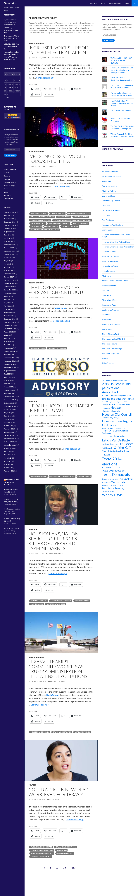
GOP (125, 402)
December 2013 (9, 397)
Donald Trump (106, 402)
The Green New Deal (65, 853)
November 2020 (10, 212)
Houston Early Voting (110, 418)
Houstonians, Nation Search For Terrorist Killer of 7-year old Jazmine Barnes (54, 541)
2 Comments (51, 166)
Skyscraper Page (109, 305)
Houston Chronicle (111, 411)
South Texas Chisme (110, 310)
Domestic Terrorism (39, 601)
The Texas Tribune (109, 344)
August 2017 (8, 258)
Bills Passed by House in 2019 (79, 213)
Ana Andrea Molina (39, 213)
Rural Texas (62, 850)
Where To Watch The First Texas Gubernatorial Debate (122, 135)
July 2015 (7, 335)
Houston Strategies (110, 261)
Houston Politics (36, 43)
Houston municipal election (113, 428)
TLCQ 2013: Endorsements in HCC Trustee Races (122, 86)
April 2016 (8, 306)
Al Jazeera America (110, 171)
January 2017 (9, 277)
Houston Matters (109, 251)
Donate (127, 3)
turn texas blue (111, 488)
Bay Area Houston (109, 186)
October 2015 (9, 325)
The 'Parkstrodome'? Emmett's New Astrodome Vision (121, 103)
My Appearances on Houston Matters (11, 482)
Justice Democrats (80, 223)
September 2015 (10, 329)
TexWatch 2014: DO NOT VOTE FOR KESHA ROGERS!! (121, 60)
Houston (33, 401)
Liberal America (108, 271)
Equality (7, 176)
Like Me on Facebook (112, 149)
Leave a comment (57, 58)
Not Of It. (106, 290)
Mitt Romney (126, 443)
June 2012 (7, 455)
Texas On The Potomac (111, 324)
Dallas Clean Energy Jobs (66, 847)
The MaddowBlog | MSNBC (113, 339)
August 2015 (8, 332)
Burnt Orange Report (111, 201)
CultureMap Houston (111, 210)
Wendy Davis (112, 495)
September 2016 (10, 290)
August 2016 (8, 293)
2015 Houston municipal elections (117, 386)
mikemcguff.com (109, 285)
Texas (106, 454)
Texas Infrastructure (110, 479)
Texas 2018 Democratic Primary (113, 468)
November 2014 (10, 361)
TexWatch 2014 (108, 485)
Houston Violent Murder (61, 601)
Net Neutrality (107, 448)
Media (103, 3)
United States (8, 198)
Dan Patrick (128, 398)
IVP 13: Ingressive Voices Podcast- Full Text (57, 158)
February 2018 (9, 245)
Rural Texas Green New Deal (42, 853)
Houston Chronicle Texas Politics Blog (118, 247)
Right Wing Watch (109, 300)
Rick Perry (124, 451)
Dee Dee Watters (64, 217)
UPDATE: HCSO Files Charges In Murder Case (61, 408)
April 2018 (8, 238)
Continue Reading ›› (45, 77)
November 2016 (10, 283)
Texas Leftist (11, 3)
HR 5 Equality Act (38, 223)
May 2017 (7, 264)
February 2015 (9, 351)
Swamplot (106, 314)
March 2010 (8, 468)
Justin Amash (36, 226)
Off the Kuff (107, 295)
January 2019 (9, 219)
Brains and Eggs (108, 196)
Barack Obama (109, 395)
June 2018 (7, 235)
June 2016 (7, 300)
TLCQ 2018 (119, 485)
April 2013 (8, 422)
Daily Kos (106, 215)
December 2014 (9, 358)
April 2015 (8, 345)
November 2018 (10, 225)
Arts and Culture (10, 169)
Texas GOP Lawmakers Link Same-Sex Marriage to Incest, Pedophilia (122, 70)
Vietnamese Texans (82, 732)
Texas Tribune (106, 483)
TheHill (105, 358)
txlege (123, 489)
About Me (93, 3)
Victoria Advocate (108, 491)
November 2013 (10, 400)
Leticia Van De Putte (116, 440)
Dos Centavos (108, 220)
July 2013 (7, 413)
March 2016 (8, 309)
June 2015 (7, 338)
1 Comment (54, 800)
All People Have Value (111, 176)
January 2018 (9, 248)
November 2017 (10, 254)
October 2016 (9, 287)
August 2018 (8, 232)
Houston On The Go (110, 256)
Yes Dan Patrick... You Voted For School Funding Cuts (122, 127)
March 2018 (8, 241)
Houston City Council (117, 414)
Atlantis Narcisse (57, 213)
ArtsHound (106, 181)
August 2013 (8, 409)
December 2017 (9, 251)
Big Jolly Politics (109, 191)
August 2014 (8, 371)
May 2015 (7, 342)
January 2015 (9, 354)
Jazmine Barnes (84, 476)
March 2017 (8, 270)
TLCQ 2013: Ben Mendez (121, 110)
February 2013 (9, 429)
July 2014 (7, 374)
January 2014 (9, 393)
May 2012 (7, 458)
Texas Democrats (116, 474)
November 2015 (10, 322)
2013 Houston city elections (114, 380)
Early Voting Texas (117, 402)
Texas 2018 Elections (114, 470)
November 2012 (10, 439)
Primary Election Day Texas (111, 451)
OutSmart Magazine (70, 226)
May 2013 (7, 419)
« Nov (7, 98)
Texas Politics (8, 195)
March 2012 (8, 464)
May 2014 (7, 380)
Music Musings (114, 3)
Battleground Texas (123, 395)
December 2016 (9, 280)
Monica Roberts (51, 226)
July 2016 (7, 296)
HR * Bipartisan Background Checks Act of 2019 (72, 220)
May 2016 (7, 303)
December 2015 (9, 319)
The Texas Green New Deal (41, 856)
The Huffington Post (110, 334)
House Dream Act (81, 217)
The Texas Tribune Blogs (112, 348)
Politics (32, 785)
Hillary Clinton (124, 404)
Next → (74, 868)
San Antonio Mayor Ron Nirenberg (45, 230)
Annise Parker (112, 392)
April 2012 (8, 461)
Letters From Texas (110, 266)
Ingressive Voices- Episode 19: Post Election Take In (60, 50)
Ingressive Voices (38, 348)
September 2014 (10, 367)
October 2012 (9, 442)
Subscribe (108, 40)
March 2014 (8, 387)
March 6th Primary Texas (110, 444)
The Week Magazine (110, 353)
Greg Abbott (108, 404)
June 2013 (7, 416)
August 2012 (8, 448)
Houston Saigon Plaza (40, 732)
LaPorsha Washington (56, 604)
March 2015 (8, 348)
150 (64, 868)
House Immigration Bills (40, 220)
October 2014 (9, 364)
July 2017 (7, 261)
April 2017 (8, 267)
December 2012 (9, 435)
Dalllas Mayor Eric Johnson (42, 217)
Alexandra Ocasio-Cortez (41, 847)
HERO (116, 404)
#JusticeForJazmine (39, 476)
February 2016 (9, 312)
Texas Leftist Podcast (57, 348)
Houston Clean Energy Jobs (42, 850)
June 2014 (7, 377)
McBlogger (106, 276)
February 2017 (9, 274)
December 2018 (9, 222)
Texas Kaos (106, 319)
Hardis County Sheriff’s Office (62, 476)
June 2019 (7, 215)
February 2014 (9, 390)
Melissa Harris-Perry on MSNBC (115, 281)
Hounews (106, 408)
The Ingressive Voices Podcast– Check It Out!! (57, 290)
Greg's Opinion (108, 230)
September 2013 (10, 406)
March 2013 (8, 426)
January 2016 (9, 316)
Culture (6, 173)
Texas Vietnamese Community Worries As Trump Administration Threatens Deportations (58, 669)
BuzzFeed (106, 205)
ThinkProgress (108, 363)
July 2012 (7, 451)
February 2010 (9, 471)
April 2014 (8, 384)
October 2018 (9, 228)
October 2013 (9, 403)
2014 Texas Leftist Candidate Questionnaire (121, 78)
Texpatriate (106, 329)
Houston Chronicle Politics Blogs (116, 242)
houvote (119, 436)
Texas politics (126, 478)
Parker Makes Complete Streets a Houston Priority (121, 94)
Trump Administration (62, 732)
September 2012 (10, 445)
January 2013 (9, 432)
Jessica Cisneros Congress (59, 223)
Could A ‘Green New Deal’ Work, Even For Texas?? (58, 792)
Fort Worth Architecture (112, 225)
